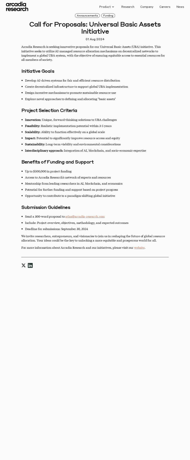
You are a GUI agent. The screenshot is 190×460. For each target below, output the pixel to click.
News (180, 7)
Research (127, 7)
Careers (164, 7)
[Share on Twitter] (23, 265)
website (139, 247)
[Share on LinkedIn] (30, 265)
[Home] (17, 7)
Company (146, 7)
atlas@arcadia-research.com (85, 216)
